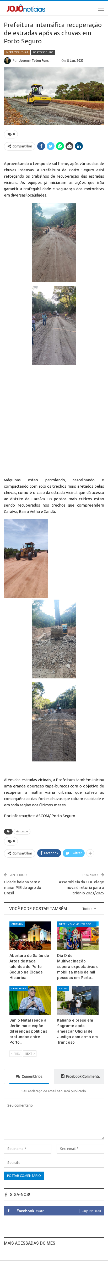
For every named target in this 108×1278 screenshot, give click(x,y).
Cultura (17, 924)
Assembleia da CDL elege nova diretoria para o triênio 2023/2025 (81, 887)
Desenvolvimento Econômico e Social (77, 924)
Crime (63, 988)
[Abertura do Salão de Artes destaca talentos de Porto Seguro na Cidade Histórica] (30, 936)
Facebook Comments (83, 1076)
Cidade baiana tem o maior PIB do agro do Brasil (22, 887)
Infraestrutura (17, 52)
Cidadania (18, 988)
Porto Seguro (43, 52)
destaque (22, 831)
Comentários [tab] (32, 1076)
